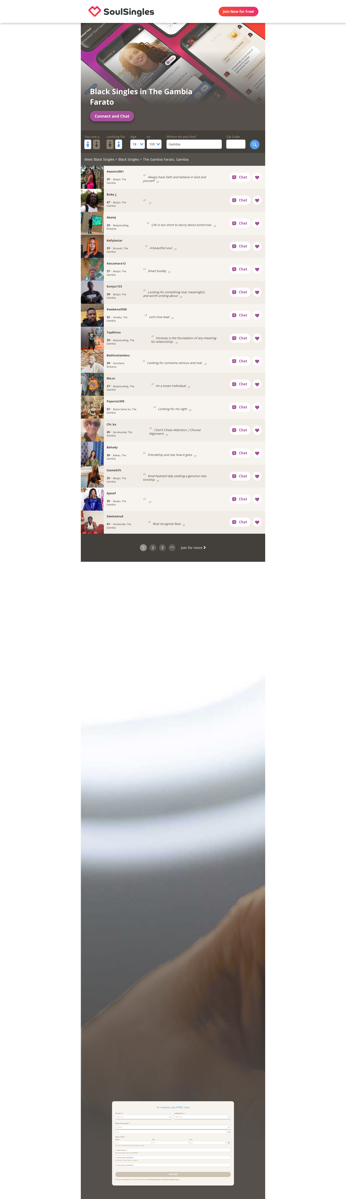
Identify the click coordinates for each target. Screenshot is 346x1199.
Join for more (192, 547)
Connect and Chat (112, 116)
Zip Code (233, 136)
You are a (91, 136)
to (148, 136)
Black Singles (128, 159)
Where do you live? (182, 136)
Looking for (116, 136)
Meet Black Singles (99, 159)
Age (133, 136)
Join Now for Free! (238, 11)
